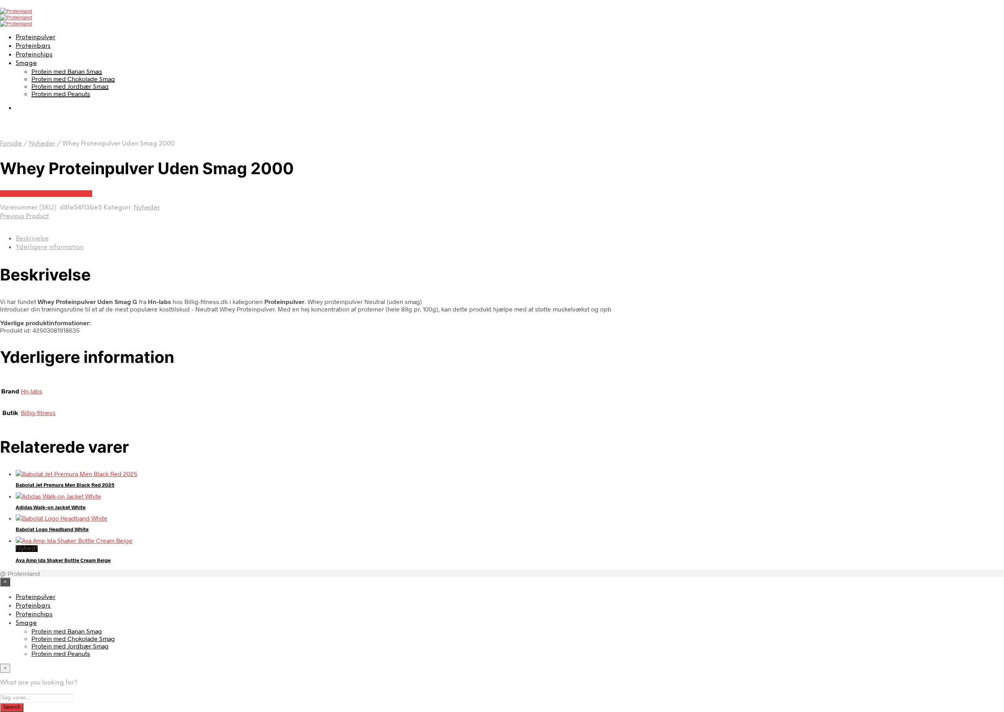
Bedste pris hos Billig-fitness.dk (46, 193)
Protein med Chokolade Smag (73, 78)
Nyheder (42, 143)
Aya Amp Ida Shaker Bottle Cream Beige (63, 560)
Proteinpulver (35, 37)
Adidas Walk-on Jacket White (50, 507)
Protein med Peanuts (60, 93)
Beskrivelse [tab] (32, 238)
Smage (26, 63)
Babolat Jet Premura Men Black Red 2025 (65, 485)
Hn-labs (31, 391)
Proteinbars (33, 46)
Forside (11, 143)
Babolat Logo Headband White (52, 529)
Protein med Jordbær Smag (70, 86)
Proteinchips (34, 54)
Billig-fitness (38, 412)
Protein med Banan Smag (66, 71)
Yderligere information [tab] (50, 247)
